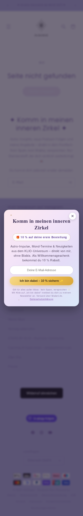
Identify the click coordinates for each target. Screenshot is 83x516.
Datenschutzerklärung (41, 298)
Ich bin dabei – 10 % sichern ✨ (41, 280)
